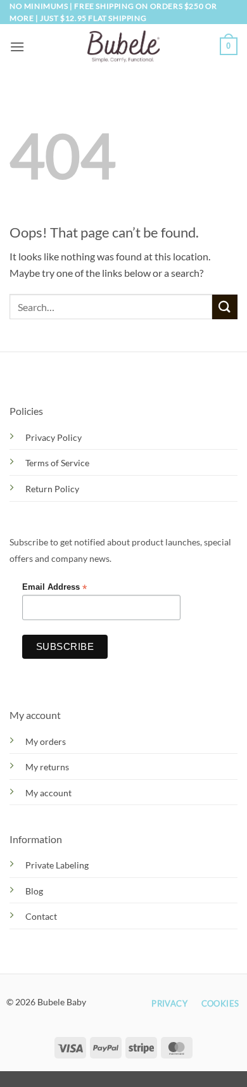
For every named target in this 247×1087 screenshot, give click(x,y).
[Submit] (225, 307)
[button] (17, 46)
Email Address (54, 587)
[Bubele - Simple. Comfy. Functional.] (124, 46)
